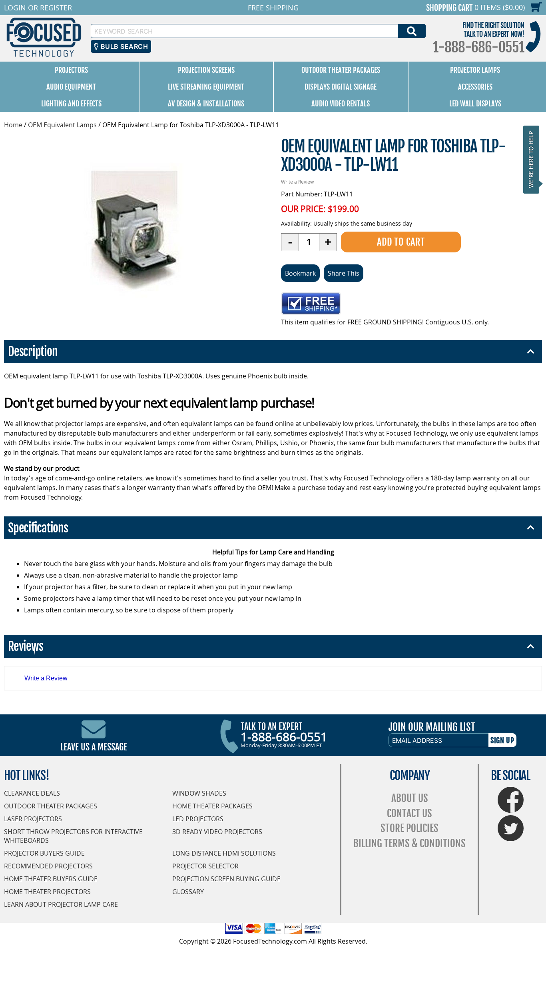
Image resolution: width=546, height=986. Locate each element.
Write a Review (297, 181)
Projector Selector (205, 866)
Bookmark (300, 273)
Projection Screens (206, 70)
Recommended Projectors (48, 866)
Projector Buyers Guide (44, 853)
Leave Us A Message (93, 747)
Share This (343, 273)
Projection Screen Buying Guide (226, 878)
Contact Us (409, 813)
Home (13, 124)
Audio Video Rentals (340, 103)
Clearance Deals (32, 793)
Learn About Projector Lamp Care (61, 904)
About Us (409, 798)
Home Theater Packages (212, 806)
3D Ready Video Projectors (217, 831)
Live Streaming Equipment (206, 86)
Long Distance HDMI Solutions (224, 853)
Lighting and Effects (71, 103)
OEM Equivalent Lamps (62, 124)
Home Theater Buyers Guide (51, 878)
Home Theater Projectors (47, 891)
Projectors (71, 70)
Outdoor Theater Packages (340, 70)
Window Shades (199, 793)
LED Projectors (197, 818)
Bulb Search (123, 46)
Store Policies (409, 828)
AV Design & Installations (206, 103)
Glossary (188, 891)
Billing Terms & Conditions (409, 843)
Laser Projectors (33, 818)
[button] (533, 159)
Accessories (475, 86)
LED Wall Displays (475, 103)
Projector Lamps (475, 70)
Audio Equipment (71, 86)
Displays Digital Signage (341, 86)
